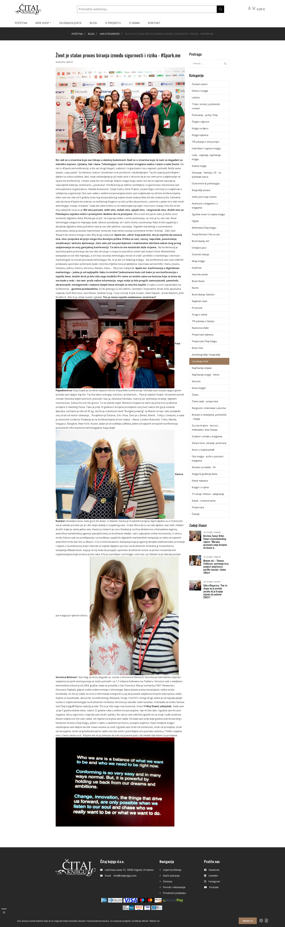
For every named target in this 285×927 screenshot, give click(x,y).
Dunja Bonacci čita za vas (206, 234)
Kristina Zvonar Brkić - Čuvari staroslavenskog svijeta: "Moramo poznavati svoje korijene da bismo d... (215, 541)
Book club (197, 348)
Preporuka (198, 507)
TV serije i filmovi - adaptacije (208, 494)
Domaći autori (200, 84)
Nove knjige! (199, 388)
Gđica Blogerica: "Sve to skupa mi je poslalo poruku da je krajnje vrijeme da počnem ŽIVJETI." (215, 591)
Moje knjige (198, 261)
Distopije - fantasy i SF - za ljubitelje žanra (206, 174)
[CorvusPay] (173, 900)
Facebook (214, 869)
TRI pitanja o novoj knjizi (205, 141)
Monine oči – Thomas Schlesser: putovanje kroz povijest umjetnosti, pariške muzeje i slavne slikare (216, 566)
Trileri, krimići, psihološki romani (206, 106)
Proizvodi (197, 307)
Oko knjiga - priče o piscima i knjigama (208, 458)
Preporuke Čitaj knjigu (204, 341)
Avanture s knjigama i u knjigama (205, 205)
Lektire (196, 97)
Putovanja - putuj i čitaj (204, 115)
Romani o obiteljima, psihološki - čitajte (209, 417)
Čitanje (196, 514)
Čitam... (196, 394)
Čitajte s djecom (200, 121)
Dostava (167, 881)
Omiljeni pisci (199, 247)
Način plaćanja (171, 875)
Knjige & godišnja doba (204, 474)
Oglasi (195, 221)
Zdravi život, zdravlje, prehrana (209, 443)
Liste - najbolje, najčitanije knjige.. (206, 157)
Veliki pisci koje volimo (204, 196)
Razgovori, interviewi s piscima (209, 408)
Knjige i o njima (200, 487)
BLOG (93, 23)
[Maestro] (150, 900)
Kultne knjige (199, 166)
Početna (77, 33)
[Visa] (130, 900)
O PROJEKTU (113, 23)
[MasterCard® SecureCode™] (138, 907)
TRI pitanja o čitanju (203, 321)
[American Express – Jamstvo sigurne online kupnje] (128, 907)
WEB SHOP (42, 23)
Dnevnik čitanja (200, 254)
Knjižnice (197, 267)
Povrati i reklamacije (174, 887)
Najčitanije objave (202, 368)
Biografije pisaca (201, 190)
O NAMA (134, 23)
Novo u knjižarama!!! (203, 449)
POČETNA (21, 23)
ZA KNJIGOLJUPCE (70, 23)
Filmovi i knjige (200, 90)
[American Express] (104, 900)
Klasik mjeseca (200, 480)
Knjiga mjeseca (200, 135)
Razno (195, 287)
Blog (91, 33)
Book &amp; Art (200, 241)
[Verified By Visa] (147, 907)
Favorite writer (200, 274)
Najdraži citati (199, 301)
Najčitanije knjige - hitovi (205, 374)
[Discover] (158, 900)
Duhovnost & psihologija (205, 183)
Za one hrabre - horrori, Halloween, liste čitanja (205, 427)
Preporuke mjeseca (202, 334)
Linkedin (213, 875)
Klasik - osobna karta (203, 500)
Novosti (196, 381)
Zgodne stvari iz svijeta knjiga (208, 214)
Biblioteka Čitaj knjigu (204, 227)
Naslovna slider (200, 328)
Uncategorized (110, 33)
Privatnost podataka (174, 893)
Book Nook (198, 281)
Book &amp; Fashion (203, 294)
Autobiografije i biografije (206, 354)
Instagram (214, 881)
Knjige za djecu (200, 128)
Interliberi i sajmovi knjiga (206, 148)
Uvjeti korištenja (172, 869)
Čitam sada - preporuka (205, 401)
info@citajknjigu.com (124, 875)
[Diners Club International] (115, 900)
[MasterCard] (142, 900)
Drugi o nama (199, 314)
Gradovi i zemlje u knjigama (207, 436)
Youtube (213, 887)
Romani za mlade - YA (204, 467)
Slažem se (248, 921)
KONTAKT (154, 23)
